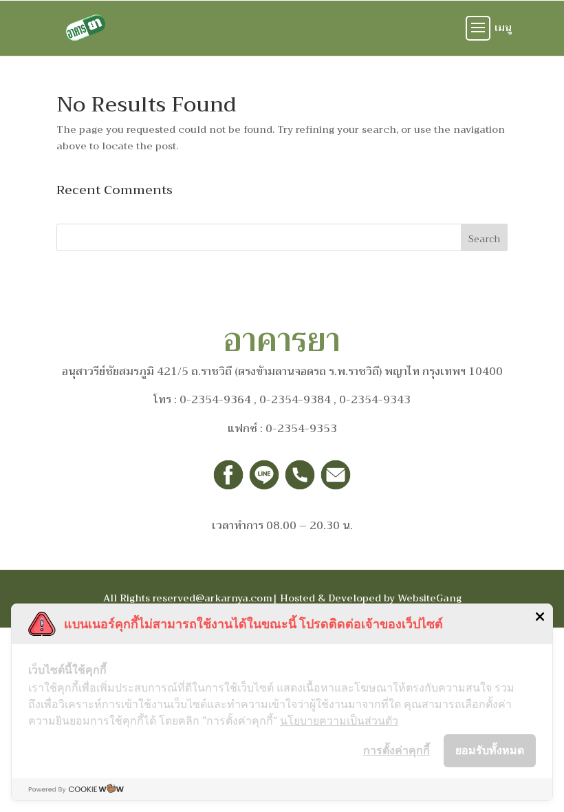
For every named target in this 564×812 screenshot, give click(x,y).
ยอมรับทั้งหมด (489, 750)
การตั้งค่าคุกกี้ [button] (396, 750)
